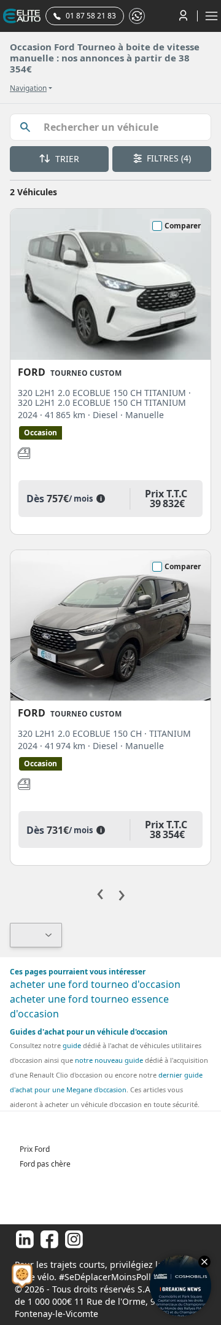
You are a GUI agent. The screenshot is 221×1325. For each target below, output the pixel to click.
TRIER (66, 159)
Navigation (28, 88)
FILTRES (167, 158)
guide (72, 1045)
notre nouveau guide (109, 1060)
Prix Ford (35, 1149)
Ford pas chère (45, 1164)
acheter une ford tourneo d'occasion (95, 984)
